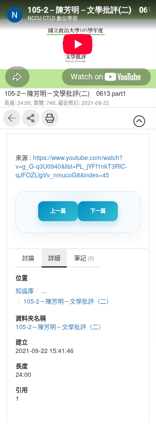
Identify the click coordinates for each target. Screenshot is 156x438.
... (44, 290)
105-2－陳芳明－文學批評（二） (67, 301)
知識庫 (25, 290)
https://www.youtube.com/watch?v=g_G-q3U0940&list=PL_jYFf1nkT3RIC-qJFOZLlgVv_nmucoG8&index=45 (71, 166)
